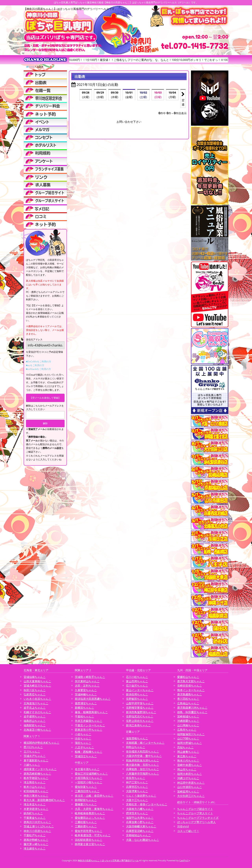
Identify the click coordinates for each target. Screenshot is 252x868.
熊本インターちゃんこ (191, 690)
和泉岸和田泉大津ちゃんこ (142, 760)
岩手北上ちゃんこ (35, 707)
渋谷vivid (183, 826)
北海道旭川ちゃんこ (36, 703)
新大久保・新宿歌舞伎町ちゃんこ (44, 800)
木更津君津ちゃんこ (36, 809)
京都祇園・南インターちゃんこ (145, 743)
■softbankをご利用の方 (38, 369)
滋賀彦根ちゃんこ (137, 738)
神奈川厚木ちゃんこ (36, 795)
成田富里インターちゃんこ (40, 769)
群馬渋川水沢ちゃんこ (37, 822)
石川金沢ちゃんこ (137, 685)
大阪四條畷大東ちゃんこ (141, 826)
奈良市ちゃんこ (135, 778)
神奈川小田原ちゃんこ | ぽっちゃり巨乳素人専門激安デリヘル (108, 860)
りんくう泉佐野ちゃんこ (141, 795)
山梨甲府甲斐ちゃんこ (140, 703)
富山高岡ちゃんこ (137, 681)
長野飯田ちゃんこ (137, 699)
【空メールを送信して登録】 (45, 397)
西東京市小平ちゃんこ (88, 730)
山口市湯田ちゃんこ (189, 787)
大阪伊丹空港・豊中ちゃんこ (144, 756)
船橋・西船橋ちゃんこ (88, 752)
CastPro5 (183, 860)
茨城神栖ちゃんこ (86, 694)
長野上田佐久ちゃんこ (140, 721)
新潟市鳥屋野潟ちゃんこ (141, 712)
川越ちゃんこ (32, 765)
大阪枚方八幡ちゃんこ (140, 809)
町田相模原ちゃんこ (36, 791)
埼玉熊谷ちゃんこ (35, 782)
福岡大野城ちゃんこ (189, 743)
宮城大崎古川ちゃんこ (37, 685)
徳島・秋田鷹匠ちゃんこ (192, 712)
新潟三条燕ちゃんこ (138, 725)
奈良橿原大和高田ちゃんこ (142, 751)
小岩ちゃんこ (83, 734)
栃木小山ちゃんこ (35, 787)
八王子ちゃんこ (84, 747)
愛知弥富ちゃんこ (86, 787)
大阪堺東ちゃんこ (137, 791)
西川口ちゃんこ (33, 747)
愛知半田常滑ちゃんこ (88, 831)
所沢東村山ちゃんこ (87, 681)
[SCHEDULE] (45, 82)
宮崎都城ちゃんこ (188, 716)
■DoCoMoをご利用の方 (38, 361)
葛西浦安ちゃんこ (86, 703)
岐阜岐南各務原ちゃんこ (90, 813)
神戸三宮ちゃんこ (137, 782)
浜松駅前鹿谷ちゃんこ (88, 840)
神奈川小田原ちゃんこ (37, 831)
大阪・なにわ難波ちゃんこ (142, 840)
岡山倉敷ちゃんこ (188, 752)
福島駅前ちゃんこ (35, 725)
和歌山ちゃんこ (135, 747)
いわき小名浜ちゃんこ (37, 699)
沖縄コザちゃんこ (188, 778)
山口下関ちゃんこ (188, 738)
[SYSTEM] (45, 98)
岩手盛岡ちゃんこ (35, 716)
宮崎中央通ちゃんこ (189, 765)
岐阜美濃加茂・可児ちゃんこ (93, 835)
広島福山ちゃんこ (188, 703)
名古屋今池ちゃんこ (87, 769)
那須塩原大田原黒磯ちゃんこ (93, 699)
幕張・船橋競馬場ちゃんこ (91, 712)
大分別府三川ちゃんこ (191, 796)
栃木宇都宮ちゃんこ (36, 778)
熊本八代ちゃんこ (188, 760)
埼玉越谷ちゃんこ (35, 848)
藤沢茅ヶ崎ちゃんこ (36, 844)
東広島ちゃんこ (186, 756)
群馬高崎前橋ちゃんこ (37, 773)
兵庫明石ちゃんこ (137, 787)
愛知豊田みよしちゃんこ (90, 818)
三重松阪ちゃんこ (86, 822)
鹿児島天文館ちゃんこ (191, 681)
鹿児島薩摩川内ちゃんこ (192, 707)
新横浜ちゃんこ (84, 707)
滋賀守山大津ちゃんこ (140, 818)
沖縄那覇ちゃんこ (188, 721)
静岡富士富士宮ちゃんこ (90, 844)
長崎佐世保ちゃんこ (189, 685)
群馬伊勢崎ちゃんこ (36, 840)
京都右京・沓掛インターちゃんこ (146, 804)
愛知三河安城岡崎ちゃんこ (91, 773)
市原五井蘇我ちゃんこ (88, 721)
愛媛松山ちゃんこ (188, 677)
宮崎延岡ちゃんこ (188, 791)
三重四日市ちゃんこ (87, 791)
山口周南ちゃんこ (188, 725)
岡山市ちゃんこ (186, 769)
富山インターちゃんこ (140, 690)
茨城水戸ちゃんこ (35, 756)
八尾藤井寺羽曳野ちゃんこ (142, 773)
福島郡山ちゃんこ (35, 721)
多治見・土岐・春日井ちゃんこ (94, 795)
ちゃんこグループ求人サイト (195, 813)
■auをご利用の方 (35, 365)
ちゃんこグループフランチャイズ (198, 818)
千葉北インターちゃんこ (90, 725)
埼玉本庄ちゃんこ (35, 804)
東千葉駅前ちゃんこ (36, 760)
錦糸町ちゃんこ (33, 813)
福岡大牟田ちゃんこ (189, 774)
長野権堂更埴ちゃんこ (140, 707)
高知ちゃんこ (185, 747)
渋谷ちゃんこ (83, 738)
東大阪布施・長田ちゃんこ (142, 765)
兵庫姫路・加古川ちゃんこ (142, 769)
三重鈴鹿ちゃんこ (86, 826)
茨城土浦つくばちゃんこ (39, 826)
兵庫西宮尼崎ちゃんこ (140, 831)
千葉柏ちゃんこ (84, 716)
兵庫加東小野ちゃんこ (140, 822)
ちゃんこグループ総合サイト (195, 809)
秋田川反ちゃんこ (35, 690)
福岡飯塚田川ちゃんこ (191, 734)
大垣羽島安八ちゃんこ (88, 778)
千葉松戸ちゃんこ (35, 835)
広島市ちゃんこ (186, 730)
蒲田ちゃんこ (83, 743)
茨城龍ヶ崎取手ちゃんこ (90, 677)
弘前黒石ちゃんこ (35, 694)
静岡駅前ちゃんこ (86, 800)
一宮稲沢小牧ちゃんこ (88, 782)
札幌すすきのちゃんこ (37, 712)
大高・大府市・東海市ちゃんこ (94, 809)
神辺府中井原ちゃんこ (191, 782)
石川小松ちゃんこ (137, 677)
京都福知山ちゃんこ (138, 835)
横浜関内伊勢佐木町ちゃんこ (41, 743)
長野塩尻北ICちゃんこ (139, 716)
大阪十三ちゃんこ (137, 800)
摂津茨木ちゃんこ (137, 813)
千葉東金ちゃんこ (35, 818)
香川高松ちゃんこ (188, 699)
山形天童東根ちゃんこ (37, 681)
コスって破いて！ (188, 831)
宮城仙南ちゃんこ (35, 677)
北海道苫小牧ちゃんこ (37, 730)
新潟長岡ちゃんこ (137, 694)
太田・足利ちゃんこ (87, 685)
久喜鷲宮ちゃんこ (86, 690)
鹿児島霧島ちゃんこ (189, 694)
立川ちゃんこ (32, 751)
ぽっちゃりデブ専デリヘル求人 (196, 822)
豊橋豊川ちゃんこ (86, 804)
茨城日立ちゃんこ (86, 756)
